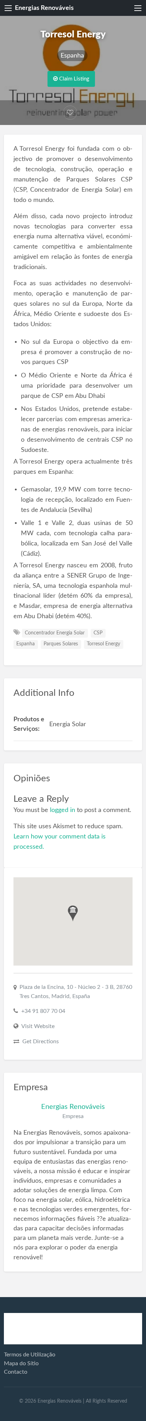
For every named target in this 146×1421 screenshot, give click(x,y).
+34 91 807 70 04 (43, 1011)
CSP (98, 633)
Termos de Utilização (29, 1354)
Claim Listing (73, 79)
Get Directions (40, 1041)
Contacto (15, 1372)
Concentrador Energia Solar (55, 633)
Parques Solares (61, 643)
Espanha (72, 55)
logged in (62, 810)
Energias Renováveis (44, 8)
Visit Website (38, 1026)
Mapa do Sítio (21, 1363)
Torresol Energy (103, 643)
